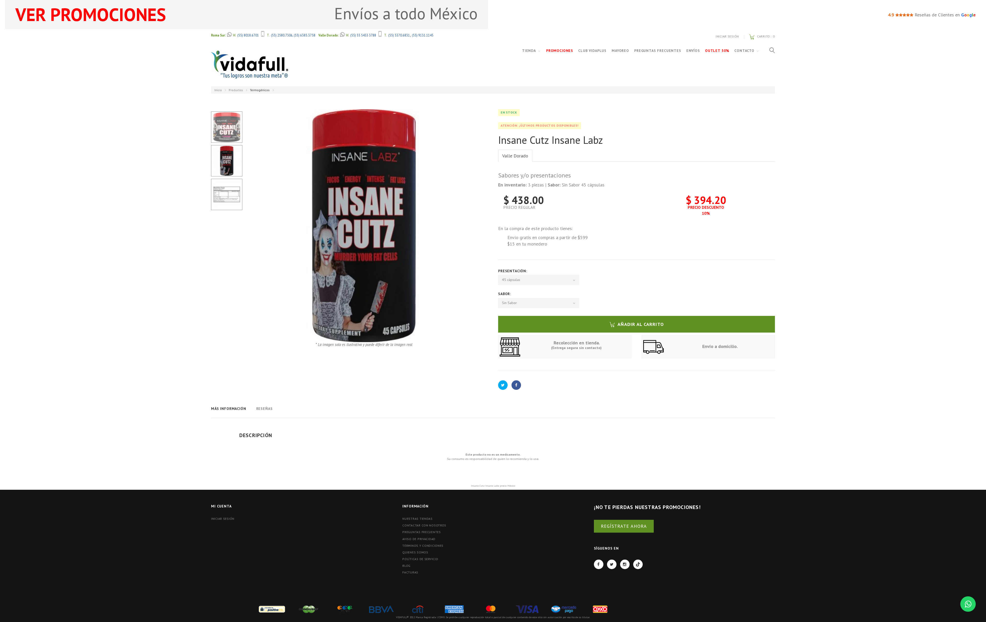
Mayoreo (620, 50)
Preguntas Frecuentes (657, 50)
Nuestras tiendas (417, 519)
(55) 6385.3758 (304, 35)
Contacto (744, 50)
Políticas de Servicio (420, 559)
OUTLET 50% (717, 50)
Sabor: (505, 293)
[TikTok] (638, 564)
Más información (228, 408)
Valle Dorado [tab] (515, 156)
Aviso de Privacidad (418, 539)
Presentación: (513, 271)
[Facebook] (598, 564)
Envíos (693, 50)
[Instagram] (625, 564)
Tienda (529, 50)
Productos (236, 90)
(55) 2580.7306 (281, 35)
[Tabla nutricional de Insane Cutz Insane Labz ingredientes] (227, 194)
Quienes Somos (415, 552)
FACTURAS (410, 572)
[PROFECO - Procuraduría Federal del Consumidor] (345, 609)
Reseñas (264, 408)
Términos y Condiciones (422, 546)
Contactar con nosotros (424, 525)
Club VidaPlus (592, 50)
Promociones (559, 50)
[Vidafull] (249, 65)
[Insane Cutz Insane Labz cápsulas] (227, 161)
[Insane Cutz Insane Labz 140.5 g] (227, 127)
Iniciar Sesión (727, 36)
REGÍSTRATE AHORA (624, 526)
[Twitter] (612, 564)
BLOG (406, 566)
